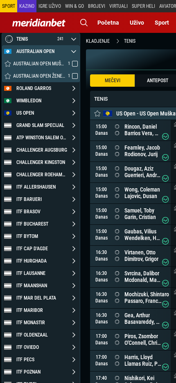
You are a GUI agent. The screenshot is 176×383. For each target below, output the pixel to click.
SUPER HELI (143, 6)
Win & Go (74, 6)
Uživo (137, 22)
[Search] (84, 22)
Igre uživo (49, 6)
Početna (108, 22)
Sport (162, 22)
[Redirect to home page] (39, 22)
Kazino (26, 6)
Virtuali (118, 6)
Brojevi (96, 6)
